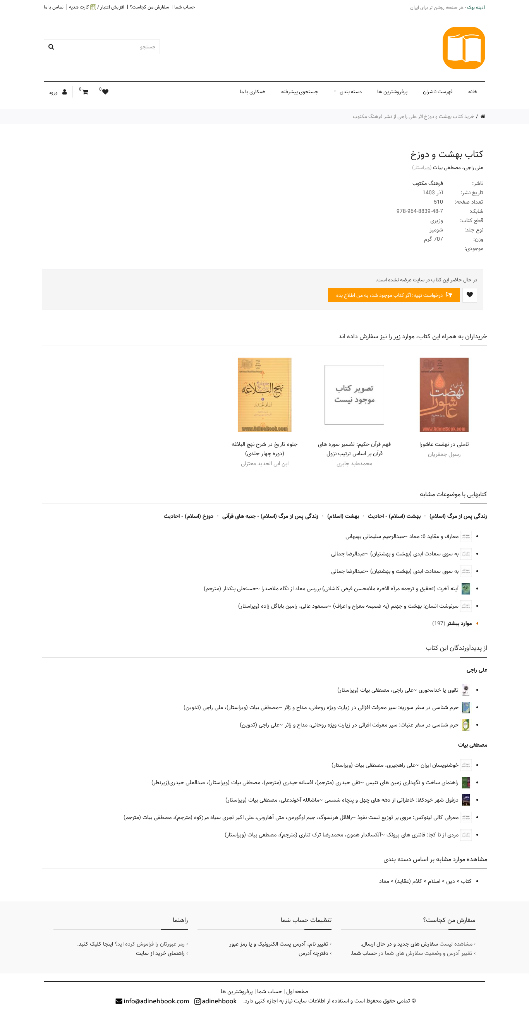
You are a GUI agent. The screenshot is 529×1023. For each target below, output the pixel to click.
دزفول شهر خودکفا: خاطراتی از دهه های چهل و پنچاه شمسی (392, 800)
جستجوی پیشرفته (299, 91)
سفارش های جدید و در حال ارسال (400, 944)
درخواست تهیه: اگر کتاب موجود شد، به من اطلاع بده (390, 295)
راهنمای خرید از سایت (160, 953)
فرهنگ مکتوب (427, 183)
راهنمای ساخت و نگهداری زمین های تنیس (413, 782)
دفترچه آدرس (313, 953)
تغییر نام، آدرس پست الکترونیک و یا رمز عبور (278, 944)
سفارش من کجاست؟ (149, 7)
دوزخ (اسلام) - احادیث (188, 516)
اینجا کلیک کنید (96, 944)
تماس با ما (54, 7)
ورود (54, 92)
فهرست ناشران (438, 91)
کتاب (466, 881)
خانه (472, 91)
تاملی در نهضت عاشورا (444, 444)
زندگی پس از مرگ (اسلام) (458, 516)
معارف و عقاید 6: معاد (434, 536)
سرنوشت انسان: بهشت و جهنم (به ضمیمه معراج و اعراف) (396, 606)
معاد (384, 881)
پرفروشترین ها (392, 91)
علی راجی (473, 167)
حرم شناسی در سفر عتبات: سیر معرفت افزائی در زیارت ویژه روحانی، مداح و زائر (372, 725)
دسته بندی (351, 91)
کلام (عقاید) (408, 881)
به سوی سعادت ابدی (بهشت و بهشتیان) (415, 554)
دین (450, 881)
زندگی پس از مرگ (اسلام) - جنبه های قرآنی (270, 516)
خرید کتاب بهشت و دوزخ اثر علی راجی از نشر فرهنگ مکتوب (413, 116)
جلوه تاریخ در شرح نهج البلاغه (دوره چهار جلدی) (264, 449)
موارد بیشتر (459, 623)
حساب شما (184, 7)
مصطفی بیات (447, 167)
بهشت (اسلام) (343, 516)
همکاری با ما (253, 91)
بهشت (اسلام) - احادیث (394, 516)
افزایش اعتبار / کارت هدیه (96, 7)
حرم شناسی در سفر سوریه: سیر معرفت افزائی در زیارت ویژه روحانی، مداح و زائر (372, 707)
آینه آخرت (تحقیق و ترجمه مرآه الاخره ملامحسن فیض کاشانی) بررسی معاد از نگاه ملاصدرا (360, 588)
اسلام (434, 881)
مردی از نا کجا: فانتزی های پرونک (423, 835)
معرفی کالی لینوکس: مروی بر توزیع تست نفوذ (408, 817)
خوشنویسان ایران (440, 765)
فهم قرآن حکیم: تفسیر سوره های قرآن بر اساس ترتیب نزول (354, 449)
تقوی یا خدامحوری (439, 690)
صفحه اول (297, 991)
